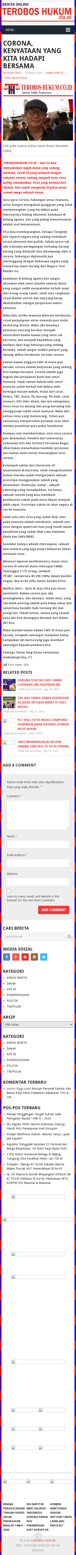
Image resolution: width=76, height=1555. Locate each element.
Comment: (14, 796)
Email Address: (17, 855)
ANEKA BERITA (54, 72)
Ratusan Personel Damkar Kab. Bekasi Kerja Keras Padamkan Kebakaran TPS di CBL (39, 1093)
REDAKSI (38, 1550)
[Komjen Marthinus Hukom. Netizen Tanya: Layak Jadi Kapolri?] (61, 1489)
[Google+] (15, 957)
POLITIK (12, 1000)
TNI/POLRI (14, 1006)
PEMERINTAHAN (18, 995)
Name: (12, 836)
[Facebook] (6, 957)
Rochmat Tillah (12, 72)
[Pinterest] (25, 957)
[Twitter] (43, 957)
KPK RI (11, 989)
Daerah (11, 983)
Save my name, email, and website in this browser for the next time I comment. (33, 898)
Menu (10, 30)
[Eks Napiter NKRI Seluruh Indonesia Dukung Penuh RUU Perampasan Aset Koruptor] (38, 1489)
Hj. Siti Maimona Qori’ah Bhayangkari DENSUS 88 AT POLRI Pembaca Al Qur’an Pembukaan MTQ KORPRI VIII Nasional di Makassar (39, 1179)
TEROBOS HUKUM (43, 1540)
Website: (12, 874)
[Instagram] (34, 957)
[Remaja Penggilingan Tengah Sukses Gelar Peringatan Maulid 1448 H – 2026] (14, 1489)
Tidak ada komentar (16, 77)
